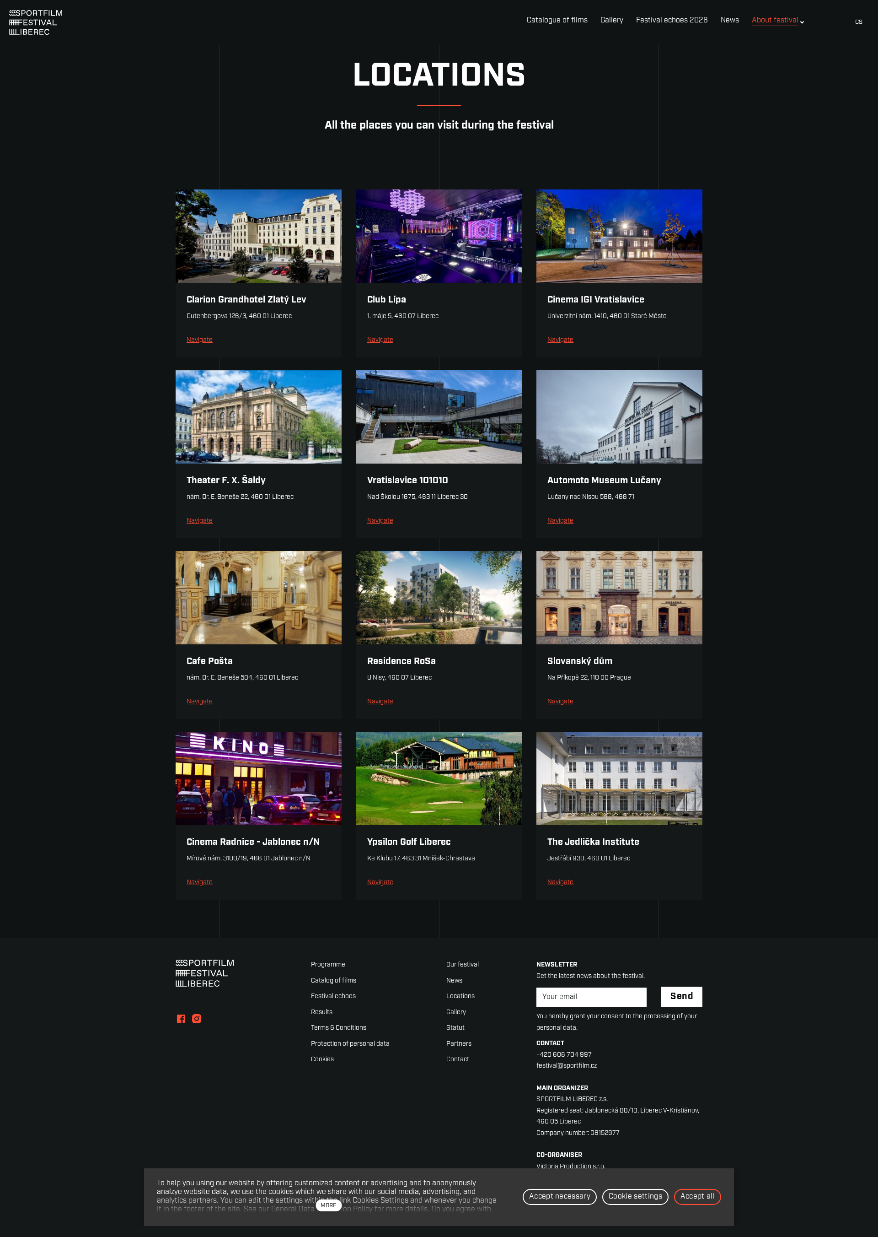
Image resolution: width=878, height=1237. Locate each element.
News (454, 981)
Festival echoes (333, 996)
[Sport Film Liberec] (35, 22)
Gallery (456, 1012)
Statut (455, 1028)
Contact (457, 1059)
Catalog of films (333, 981)
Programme (328, 965)
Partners (458, 1044)
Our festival (462, 965)
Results (321, 1012)
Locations (460, 996)
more (329, 1206)
